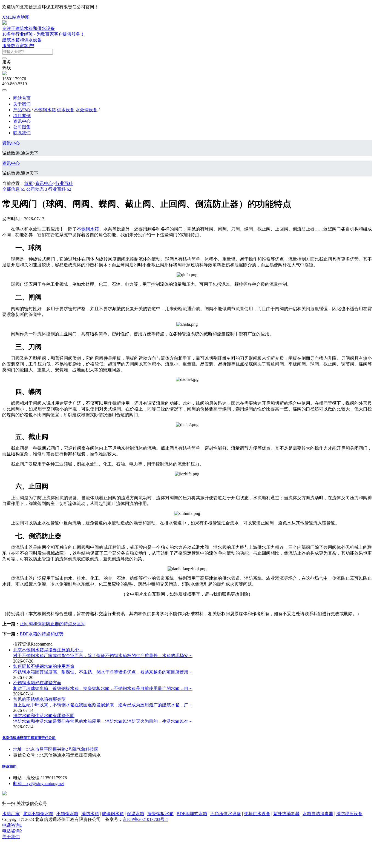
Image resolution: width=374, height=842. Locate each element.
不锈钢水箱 (45, 109)
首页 (28, 183)
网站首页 (22, 98)
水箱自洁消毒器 (318, 813)
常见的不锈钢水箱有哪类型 (39, 699)
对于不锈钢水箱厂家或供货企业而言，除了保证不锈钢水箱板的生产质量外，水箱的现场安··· (102, 655)
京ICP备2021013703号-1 (145, 819)
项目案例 (22, 115)
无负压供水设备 (225, 813)
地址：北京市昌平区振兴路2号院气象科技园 (56, 749)
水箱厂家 (11, 813)
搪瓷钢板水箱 (160, 813)
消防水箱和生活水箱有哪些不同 (43, 715)
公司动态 (36, 189)
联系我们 (22, 132)
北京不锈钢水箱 (38, 813)
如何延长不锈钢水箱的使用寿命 (43, 666)
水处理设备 (86, 109)
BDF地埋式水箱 (192, 813)
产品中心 (22, 109)
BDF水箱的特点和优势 (42, 634)
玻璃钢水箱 (113, 813)
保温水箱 (135, 813)
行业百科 (64, 183)
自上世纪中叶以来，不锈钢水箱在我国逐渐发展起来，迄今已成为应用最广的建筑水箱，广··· (102, 705)
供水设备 (65, 109)
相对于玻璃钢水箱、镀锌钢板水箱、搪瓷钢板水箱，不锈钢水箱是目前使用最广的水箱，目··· (102, 688)
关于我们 (22, 104)
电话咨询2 (12, 831)
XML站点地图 (16, 17)
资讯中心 (22, 121)
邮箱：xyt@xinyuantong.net (38, 783)
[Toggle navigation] (4, 90)
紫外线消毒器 (286, 813)
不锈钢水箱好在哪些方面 (37, 682)
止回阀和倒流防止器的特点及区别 (52, 623)
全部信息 (13, 189)
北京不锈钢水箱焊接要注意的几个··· (48, 649)
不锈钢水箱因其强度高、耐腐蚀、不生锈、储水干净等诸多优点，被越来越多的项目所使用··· (102, 672)
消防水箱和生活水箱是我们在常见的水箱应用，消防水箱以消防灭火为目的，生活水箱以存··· (102, 721)
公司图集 (22, 127)
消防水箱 (90, 813)
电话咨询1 (12, 825)
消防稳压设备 (349, 813)
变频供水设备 (257, 813)
